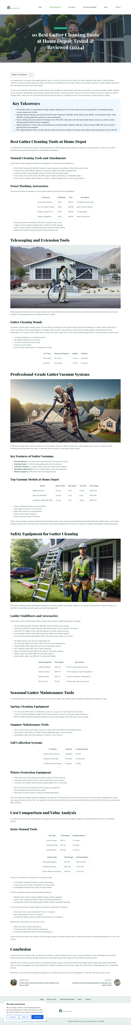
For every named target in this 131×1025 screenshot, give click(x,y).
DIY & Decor (71, 7)
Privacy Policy (52, 999)
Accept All (37, 1017)
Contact (118, 7)
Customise (12, 1017)
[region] (25, 1011)
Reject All (25, 1017)
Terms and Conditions (67, 999)
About (106, 7)
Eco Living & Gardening (89, 7)
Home (40, 7)
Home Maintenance (55, 7)
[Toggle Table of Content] (30, 74)
